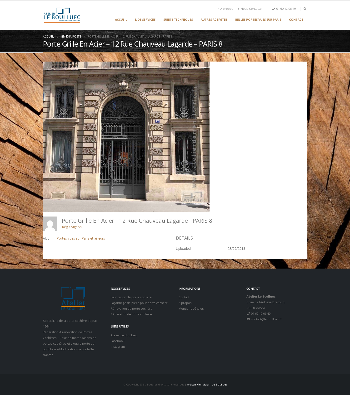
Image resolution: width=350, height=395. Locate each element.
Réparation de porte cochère (131, 314)
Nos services (145, 20)
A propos (226, 9)
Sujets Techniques (178, 20)
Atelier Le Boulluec (124, 335)
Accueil (121, 20)
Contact (296, 20)
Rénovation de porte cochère (131, 309)
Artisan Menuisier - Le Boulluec (207, 384)
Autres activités (214, 20)
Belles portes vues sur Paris (258, 20)
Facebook (117, 341)
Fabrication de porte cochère (131, 297)
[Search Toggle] (305, 9)
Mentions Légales (191, 309)
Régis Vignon (72, 227)
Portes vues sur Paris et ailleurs (81, 238)
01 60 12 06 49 (286, 9)
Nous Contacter (252, 9)
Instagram (118, 347)
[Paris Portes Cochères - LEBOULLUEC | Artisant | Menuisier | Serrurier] (62, 15)
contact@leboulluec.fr (266, 319)
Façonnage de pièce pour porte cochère (139, 303)
